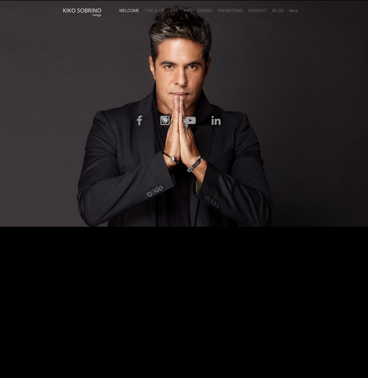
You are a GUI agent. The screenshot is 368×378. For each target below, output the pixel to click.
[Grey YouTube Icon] (190, 120)
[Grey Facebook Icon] (139, 120)
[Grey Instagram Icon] (164, 120)
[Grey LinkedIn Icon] (216, 120)
